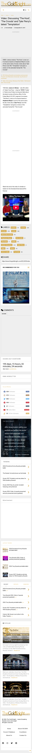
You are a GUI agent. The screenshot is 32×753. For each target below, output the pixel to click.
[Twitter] (12, 743)
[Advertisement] (14, 44)
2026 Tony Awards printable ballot (18, 566)
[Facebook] (3, 743)
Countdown (22, 732)
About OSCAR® (23, 728)
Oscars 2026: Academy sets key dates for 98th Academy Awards (15, 692)
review (12, 15)
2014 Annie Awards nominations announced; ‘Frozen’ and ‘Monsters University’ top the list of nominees (14, 76)
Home (2, 15)
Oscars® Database (9, 732)
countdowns (12, 369)
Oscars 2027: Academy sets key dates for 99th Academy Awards (15, 665)
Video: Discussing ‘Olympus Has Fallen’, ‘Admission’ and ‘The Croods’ (14, 298)
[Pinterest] (16, 743)
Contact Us (22, 735)
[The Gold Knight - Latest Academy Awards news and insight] (16, 6)
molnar (7, 15)
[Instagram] (7, 743)
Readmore (17, 650)
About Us (9, 735)
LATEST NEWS (7, 543)
